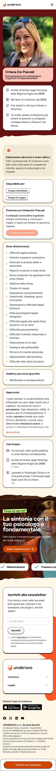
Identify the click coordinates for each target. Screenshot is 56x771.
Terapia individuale (17, 190)
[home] (12, 5)
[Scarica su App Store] (12, 707)
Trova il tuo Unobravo (28, 764)
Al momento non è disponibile (22, 233)
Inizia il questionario (18, 549)
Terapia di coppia (17, 197)
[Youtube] (22, 718)
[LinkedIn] (16, 718)
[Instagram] (10, 718)
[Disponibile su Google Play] (32, 707)
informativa (22, 637)
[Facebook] (4, 718)
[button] (51, 5)
